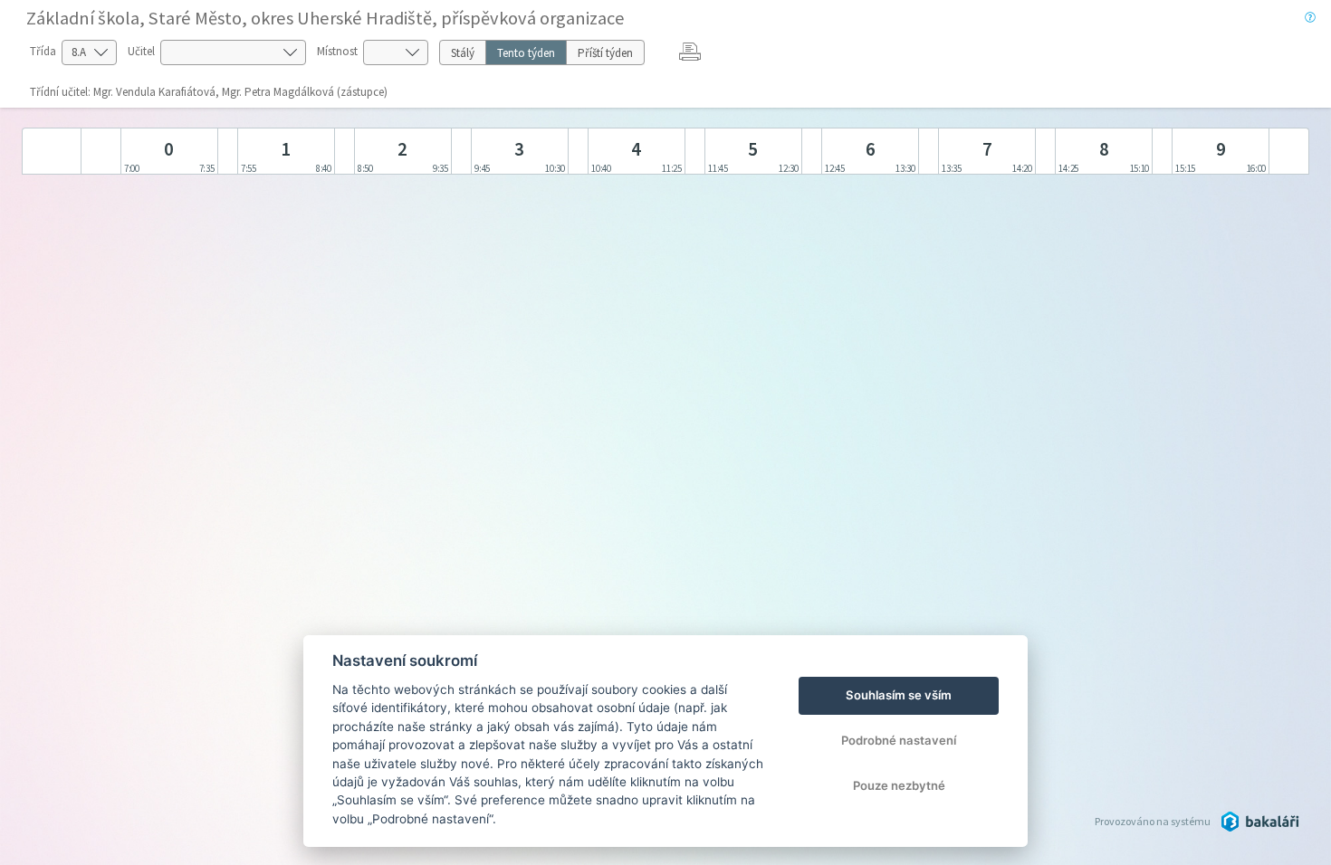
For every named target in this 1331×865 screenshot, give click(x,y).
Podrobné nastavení (898, 740)
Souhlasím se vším (899, 695)
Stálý (462, 53)
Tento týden (526, 53)
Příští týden (605, 53)
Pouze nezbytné (899, 785)
